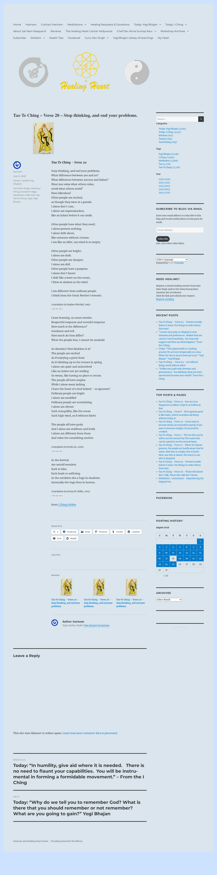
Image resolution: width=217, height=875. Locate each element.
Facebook (74, 37)
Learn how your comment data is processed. (90, 733)
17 (166, 558)
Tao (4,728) (165, 164)
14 (193, 552)
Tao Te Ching (19, 198)
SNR (28, 195)
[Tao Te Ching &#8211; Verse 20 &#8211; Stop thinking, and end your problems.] (66, 587)
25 (173, 564)
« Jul (165, 575)
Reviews (56, 31)
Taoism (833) (165, 138)
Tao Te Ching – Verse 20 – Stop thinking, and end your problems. (65, 603)
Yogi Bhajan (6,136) (169, 154)
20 (186, 558)
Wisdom (35, 37)
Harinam (31, 24)
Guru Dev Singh (95, 37)
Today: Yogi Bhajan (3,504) (172, 128)
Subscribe (19, 37)
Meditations (75, 24)
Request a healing (165, 299)
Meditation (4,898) (168, 160)
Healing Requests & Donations (110, 24)
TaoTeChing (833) (168, 142)
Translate (179, 263)
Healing (35, 188)
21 (193, 558)
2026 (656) (164, 179)
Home (17, 24)
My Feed (163, 37)
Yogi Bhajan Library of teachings (133, 37)
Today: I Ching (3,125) (170, 132)
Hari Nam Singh (21, 188)
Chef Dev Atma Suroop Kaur (135, 31)
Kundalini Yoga (28, 191)
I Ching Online (67, 504)
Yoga (29, 198)
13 (187, 552)
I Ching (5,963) (166, 157)
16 (159, 558)
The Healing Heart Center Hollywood (89, 31)
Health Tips (56, 37)
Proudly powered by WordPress (67, 841)
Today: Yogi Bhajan (145, 24)
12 (180, 552)
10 (166, 552)
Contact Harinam (52, 24)
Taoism (17, 180)
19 (180, 558)
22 (200, 558)
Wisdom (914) (166, 135)
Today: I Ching (174, 24)
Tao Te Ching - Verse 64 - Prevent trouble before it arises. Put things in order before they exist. (180, 465)
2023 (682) (164, 189)
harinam (17, 171)
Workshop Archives (172, 31)
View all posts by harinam (96, 625)
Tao (38, 195)
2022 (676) (164, 192)
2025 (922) (164, 182)
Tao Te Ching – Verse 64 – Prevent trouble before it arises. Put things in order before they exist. (180, 325)
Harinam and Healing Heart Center (30, 841)
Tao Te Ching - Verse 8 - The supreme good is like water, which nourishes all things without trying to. (181, 415)
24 (166, 564)
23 (159, 564)
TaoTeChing (28, 180)
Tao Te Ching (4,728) (169, 167)
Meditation (19, 195)
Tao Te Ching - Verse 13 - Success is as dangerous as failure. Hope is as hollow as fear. (180, 405)
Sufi (33, 195)
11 (173, 552)
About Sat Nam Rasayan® (29, 31)
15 (200, 552)
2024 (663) (164, 186)
